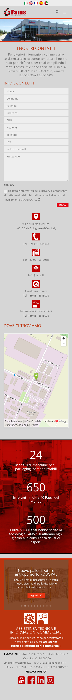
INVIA (62, 205)
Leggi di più (36, 595)
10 (50, 606)
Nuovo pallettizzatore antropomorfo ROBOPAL (36, 572)
